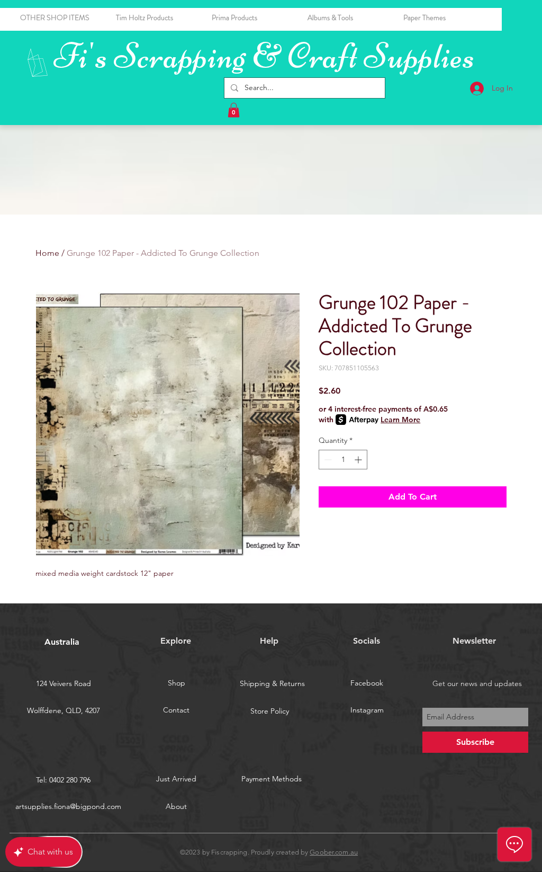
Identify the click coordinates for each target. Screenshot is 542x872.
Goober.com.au (334, 852)
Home (47, 253)
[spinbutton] (343, 459)
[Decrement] (326, 459)
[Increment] (359, 459)
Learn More (400, 419)
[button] (347, 17)
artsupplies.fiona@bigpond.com (68, 806)
